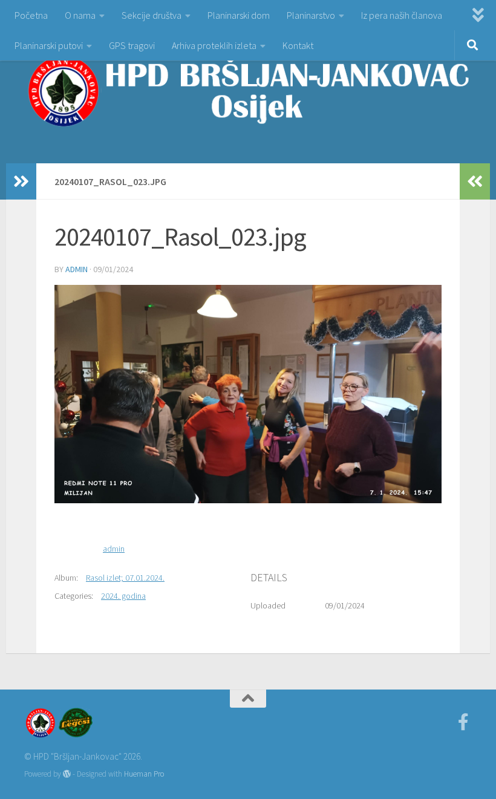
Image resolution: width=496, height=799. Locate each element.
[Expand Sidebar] (21, 181)
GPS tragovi (132, 45)
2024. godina (123, 595)
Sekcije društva (151, 15)
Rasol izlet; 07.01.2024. (125, 577)
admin (76, 269)
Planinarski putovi (49, 45)
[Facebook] (463, 722)
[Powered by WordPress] (67, 774)
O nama (80, 15)
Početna (31, 15)
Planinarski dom (238, 15)
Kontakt (297, 45)
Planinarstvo (311, 15)
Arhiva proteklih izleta (214, 45)
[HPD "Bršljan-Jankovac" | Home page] (248, 90)
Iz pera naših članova (401, 15)
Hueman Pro (144, 774)
